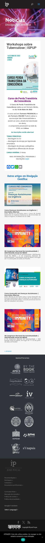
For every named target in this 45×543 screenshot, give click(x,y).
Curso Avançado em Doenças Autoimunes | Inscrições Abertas (21, 294)
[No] (42, 537)
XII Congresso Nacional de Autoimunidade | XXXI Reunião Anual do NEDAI (21, 252)
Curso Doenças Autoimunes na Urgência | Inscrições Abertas (20, 211)
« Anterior (8, 351)
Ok (23, 540)
